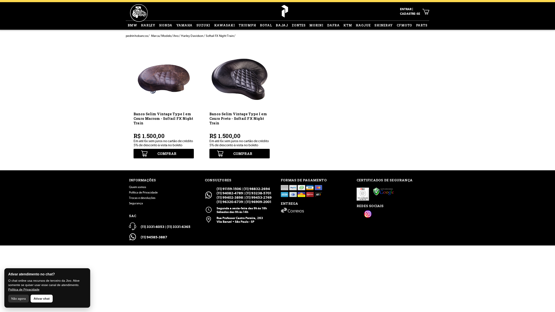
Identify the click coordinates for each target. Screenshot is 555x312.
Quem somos (137, 187)
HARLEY (148, 25)
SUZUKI (203, 25)
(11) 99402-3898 (230, 197)
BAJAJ (282, 25)
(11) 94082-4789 (230, 193)
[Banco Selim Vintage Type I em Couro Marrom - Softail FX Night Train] (164, 108)
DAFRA (333, 25)
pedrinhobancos (137, 35)
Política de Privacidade (143, 192)
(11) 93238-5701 (258, 193)
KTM (347, 25)
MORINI (316, 25)
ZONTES (299, 25)
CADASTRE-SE (410, 13)
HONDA (165, 25)
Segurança (136, 203)
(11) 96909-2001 (258, 202)
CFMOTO (404, 25)
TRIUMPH (247, 25)
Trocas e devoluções (142, 198)
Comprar (166, 153)
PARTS (422, 25)
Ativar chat (42, 298)
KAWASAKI (224, 25)
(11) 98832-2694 (256, 189)
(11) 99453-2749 (258, 197)
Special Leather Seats (284, 11)
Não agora (18, 298)
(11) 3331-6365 (178, 227)
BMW (132, 25)
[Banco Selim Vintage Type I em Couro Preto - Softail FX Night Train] (239, 108)
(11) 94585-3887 (154, 237)
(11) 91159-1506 (229, 189)
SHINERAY (383, 25)
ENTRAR (405, 9)
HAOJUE (363, 25)
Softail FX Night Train (220, 35)
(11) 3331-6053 (152, 227)
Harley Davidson (192, 35)
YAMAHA (184, 25)
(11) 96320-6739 (230, 202)
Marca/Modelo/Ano (165, 35)
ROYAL (266, 25)
